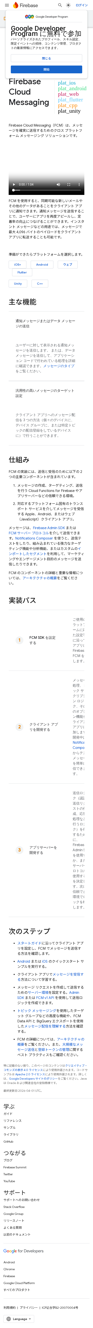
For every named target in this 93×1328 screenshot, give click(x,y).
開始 (46, 69)
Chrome (9, 1269)
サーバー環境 (38, 993)
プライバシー (29, 1307)
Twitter (8, 1174)
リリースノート (13, 1221)
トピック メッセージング (36, 1011)
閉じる (46, 58)
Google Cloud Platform (19, 1283)
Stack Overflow (14, 1207)
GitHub (8, 1141)
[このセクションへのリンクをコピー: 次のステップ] (54, 932)
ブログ (8, 1160)
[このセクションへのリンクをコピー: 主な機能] (40, 302)
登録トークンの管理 (53, 1050)
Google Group (13, 1214)
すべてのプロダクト (16, 1290)
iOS (45, 961)
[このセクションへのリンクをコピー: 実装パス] (40, 601)
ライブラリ (11, 1135)
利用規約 (9, 1307)
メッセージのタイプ (58, 366)
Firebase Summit (14, 1167)
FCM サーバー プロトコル (29, 533)
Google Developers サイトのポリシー (33, 1079)
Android (42, 265)
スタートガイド (29, 943)
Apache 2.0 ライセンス (30, 1074)
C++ (40, 284)
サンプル (9, 1128)
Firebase (9, 1276)
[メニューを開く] (7, 5)
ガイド (8, 1114)
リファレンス (12, 1121)
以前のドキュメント (17, 1234)
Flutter (22, 272)
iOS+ (17, 265)
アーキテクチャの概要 (39, 578)
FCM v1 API (45, 998)
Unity (18, 284)
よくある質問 (12, 1228)
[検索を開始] (60, 5)
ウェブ (67, 265)
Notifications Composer (34, 538)
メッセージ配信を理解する (45, 1026)
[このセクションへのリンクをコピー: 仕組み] (33, 460)
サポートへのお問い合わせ (21, 1200)
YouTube (9, 1181)
